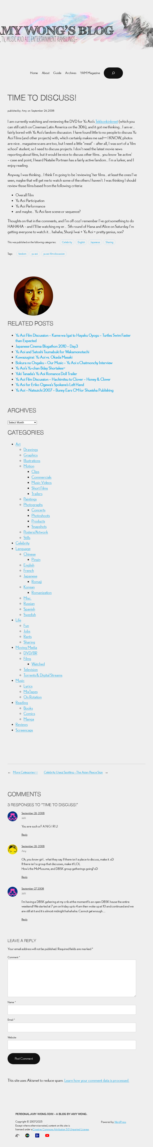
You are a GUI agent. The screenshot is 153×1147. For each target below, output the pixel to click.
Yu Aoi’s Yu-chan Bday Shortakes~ (40, 368)
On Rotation (33, 697)
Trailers (36, 493)
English (81, 242)
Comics (29, 713)
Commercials (41, 477)
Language (23, 548)
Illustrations (32, 460)
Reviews (21, 724)
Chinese (29, 554)
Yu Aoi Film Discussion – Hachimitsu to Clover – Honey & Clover (63, 379)
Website (12, 1037)
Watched (38, 664)
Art (18, 444)
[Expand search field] (113, 73)
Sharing (109, 242)
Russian (29, 603)
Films (27, 658)
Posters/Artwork (36, 532)
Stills (27, 537)
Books (28, 708)
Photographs (33, 504)
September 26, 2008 (33, 813)
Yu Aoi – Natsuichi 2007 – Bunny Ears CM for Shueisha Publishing (65, 390)
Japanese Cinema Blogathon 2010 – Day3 (47, 346)
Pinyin (35, 559)
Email (11, 1019)
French (29, 570)
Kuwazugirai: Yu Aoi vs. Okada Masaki (44, 357)
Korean (29, 587)
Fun (26, 625)
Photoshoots (40, 515)
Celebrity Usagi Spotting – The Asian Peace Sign (73, 772)
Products (38, 521)
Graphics (30, 455)
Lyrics (28, 686)
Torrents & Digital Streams (43, 675)
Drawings (31, 449)
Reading (22, 702)
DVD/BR (30, 653)
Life (18, 620)
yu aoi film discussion (54, 253)
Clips (35, 471)
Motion (29, 466)
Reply (25, 834)
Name (12, 1002)
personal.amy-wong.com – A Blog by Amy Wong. (51, 1114)
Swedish (30, 614)
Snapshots (38, 526)
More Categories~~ (25, 772)
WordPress (120, 1122)
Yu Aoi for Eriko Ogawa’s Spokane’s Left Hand (50, 384)
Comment (14, 957)
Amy (24, 851)
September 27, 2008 (33, 888)
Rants (28, 636)
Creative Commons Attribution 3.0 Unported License (60, 1129)
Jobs (27, 631)
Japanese (95, 242)
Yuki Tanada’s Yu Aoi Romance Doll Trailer (46, 373)
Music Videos (41, 482)
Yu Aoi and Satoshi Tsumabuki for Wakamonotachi (52, 351)
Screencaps (24, 730)
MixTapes (30, 691)
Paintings (30, 499)
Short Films (39, 488)
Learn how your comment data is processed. (96, 1080)
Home (34, 73)
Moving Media (26, 647)
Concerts (38, 510)
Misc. (27, 598)
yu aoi (35, 253)
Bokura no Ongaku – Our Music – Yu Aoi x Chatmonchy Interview (64, 362)
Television (31, 669)
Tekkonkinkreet (106, 121)
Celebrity (67, 242)
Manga (29, 719)
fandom (22, 253)
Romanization (41, 592)
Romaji (36, 581)
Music (20, 680)
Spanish (29, 609)
